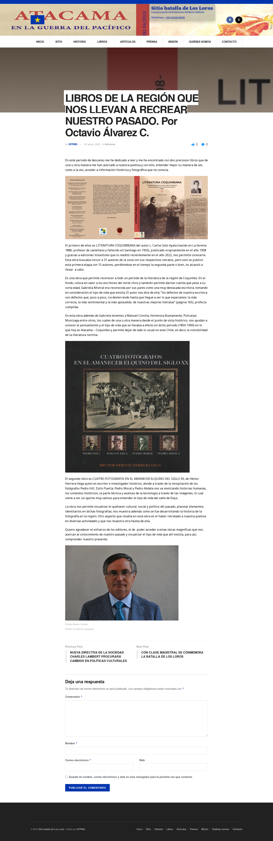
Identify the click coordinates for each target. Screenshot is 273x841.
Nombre (71, 743)
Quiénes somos (200, 41)
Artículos (127, 41)
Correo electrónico (78, 760)
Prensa (152, 41)
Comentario (73, 696)
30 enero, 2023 (92, 144)
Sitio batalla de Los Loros (51, 829)
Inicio (40, 41)
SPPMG (73, 144)
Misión (173, 41)
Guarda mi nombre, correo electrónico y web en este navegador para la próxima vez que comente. (131, 777)
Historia (79, 41)
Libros (102, 41)
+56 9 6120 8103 (175, 17)
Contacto (229, 41)
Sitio (58, 41)
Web (142, 760)
